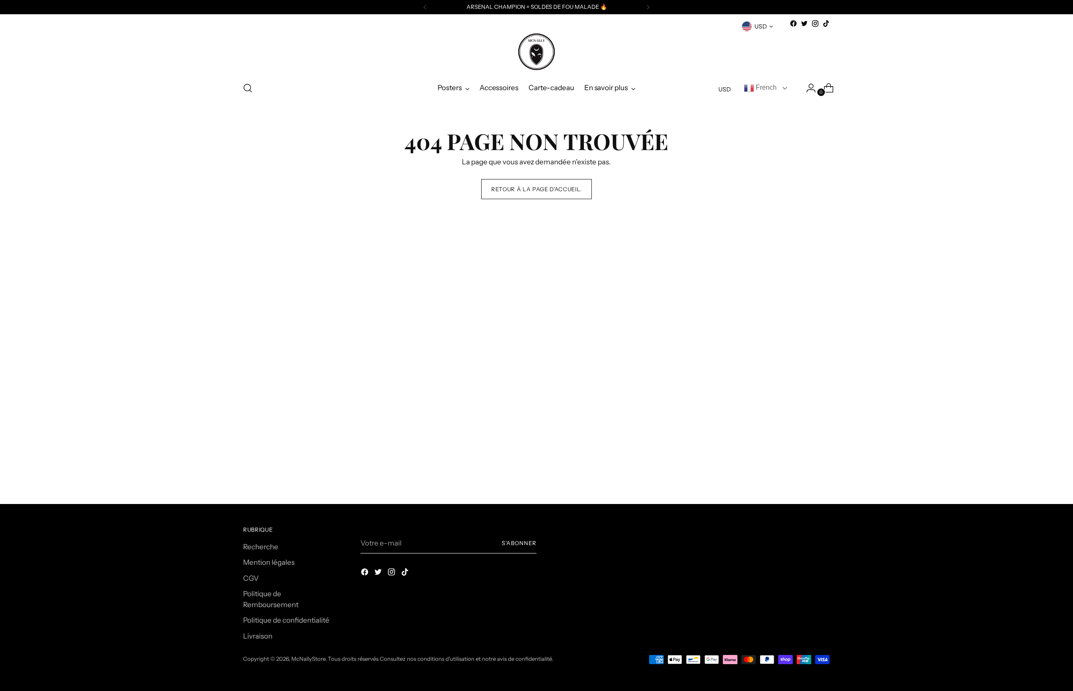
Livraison (257, 636)
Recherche (260, 547)
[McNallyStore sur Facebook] (793, 23)
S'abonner (519, 543)
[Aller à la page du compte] (807, 88)
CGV (251, 578)
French (765, 87)
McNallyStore (308, 658)
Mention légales (269, 562)
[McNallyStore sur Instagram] (815, 23)
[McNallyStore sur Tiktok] (826, 23)
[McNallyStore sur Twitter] (804, 23)
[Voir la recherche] (247, 88)
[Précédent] (425, 7)
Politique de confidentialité (286, 620)
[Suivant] (648, 7)
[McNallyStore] (536, 51)
